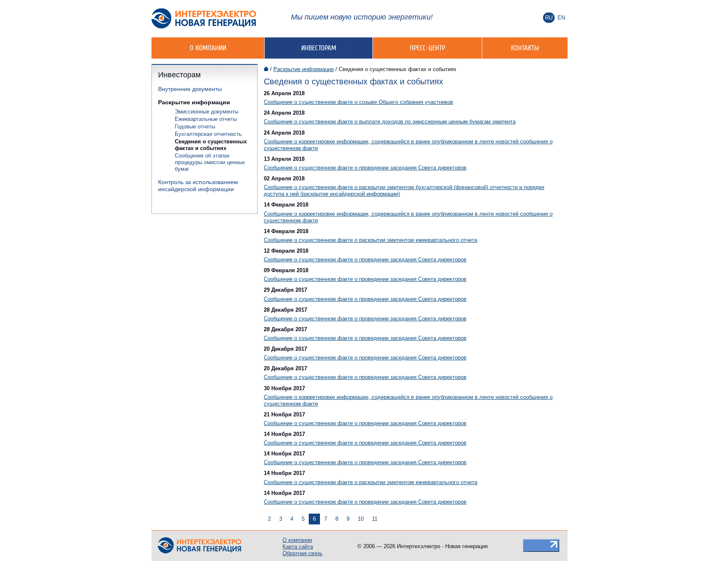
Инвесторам (318, 48)
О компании (208, 48)
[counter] (541, 545)
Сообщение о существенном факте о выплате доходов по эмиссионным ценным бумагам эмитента (390, 121)
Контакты (525, 48)
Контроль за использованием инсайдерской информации (198, 185)
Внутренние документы (190, 89)
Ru (549, 18)
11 (374, 519)
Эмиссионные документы (206, 111)
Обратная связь (302, 553)
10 (361, 519)
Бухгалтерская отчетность (208, 134)
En (561, 18)
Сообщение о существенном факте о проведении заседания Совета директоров (365, 168)
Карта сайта (298, 547)
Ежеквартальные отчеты (206, 119)
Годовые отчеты (195, 126)
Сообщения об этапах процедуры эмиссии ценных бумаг (210, 162)
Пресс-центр (427, 48)
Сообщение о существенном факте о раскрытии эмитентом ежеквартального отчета (370, 240)
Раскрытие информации (194, 102)
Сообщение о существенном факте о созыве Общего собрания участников (358, 102)
